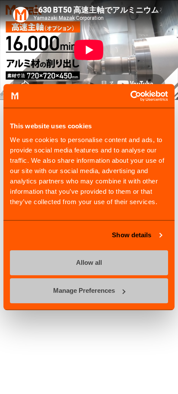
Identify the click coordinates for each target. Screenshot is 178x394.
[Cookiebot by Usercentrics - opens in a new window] (130, 96)
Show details (131, 235)
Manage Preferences (84, 290)
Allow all (89, 262)
